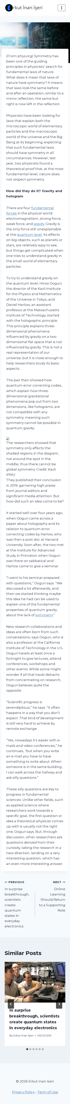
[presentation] (35, 982)
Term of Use (47, 1092)
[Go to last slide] (11, 1004)
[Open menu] (61, 8)
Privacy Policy (23, 1092)
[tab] (27, 1049)
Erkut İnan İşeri (23, 1035)
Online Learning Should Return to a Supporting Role (52, 896)
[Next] (59, 1004)
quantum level (29, 235)
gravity (39, 224)
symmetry (44, 615)
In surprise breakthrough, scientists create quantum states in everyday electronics (17, 904)
